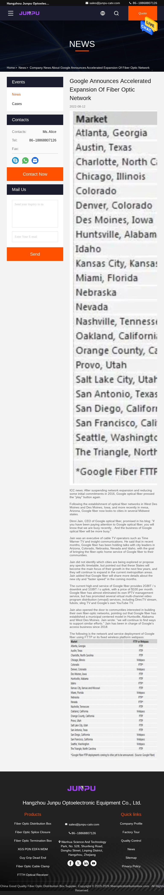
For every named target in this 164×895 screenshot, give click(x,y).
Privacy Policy (131, 866)
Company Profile (131, 823)
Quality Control (131, 840)
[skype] (15, 160)
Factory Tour (131, 832)
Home (11, 67)
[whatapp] (25, 160)
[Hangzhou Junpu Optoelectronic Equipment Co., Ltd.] (29, 13)
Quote (143, 13)
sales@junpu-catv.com (104, 3)
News (22, 67)
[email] (35, 160)
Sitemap (131, 857)
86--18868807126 (144, 3)
